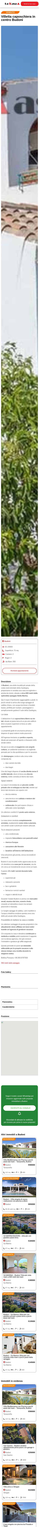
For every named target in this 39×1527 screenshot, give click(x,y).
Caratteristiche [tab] (8, 1007)
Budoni (7, 641)
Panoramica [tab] (7, 1002)
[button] (2, 4)
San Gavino (7, 1455)
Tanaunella (7, 1167)
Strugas (6, 1493)
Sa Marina (7, 1243)
